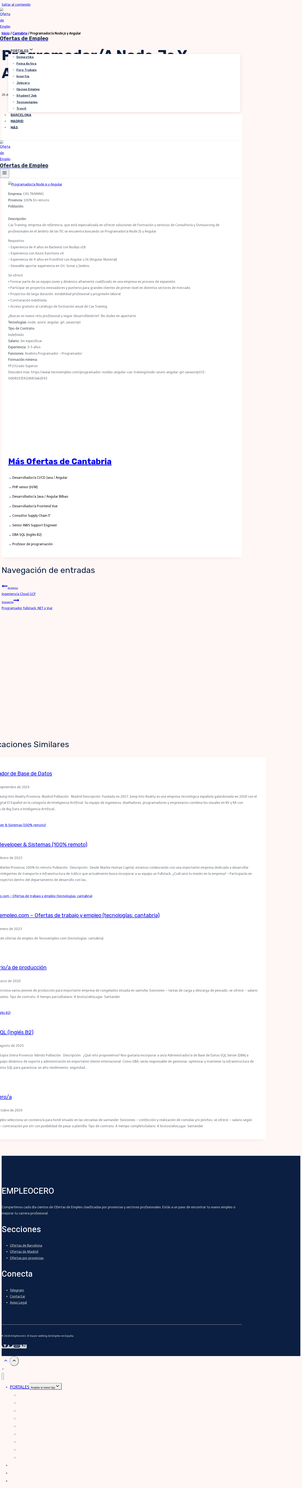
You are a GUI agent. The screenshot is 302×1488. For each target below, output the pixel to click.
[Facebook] (5, 1346)
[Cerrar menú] (3, 1376)
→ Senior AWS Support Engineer (32, 525)
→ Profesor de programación (30, 544)
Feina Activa (26, 63)
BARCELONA (21, 115)
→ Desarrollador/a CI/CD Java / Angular (37, 478)
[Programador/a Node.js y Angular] (35, 184)
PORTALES (19, 1387)
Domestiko (25, 57)
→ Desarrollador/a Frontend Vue (33, 506)
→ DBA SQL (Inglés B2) (24, 535)
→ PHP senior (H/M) (23, 487)
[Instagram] (17, 1346)
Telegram (17, 1290)
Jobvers (23, 83)
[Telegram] (23, 1346)
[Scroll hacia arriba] (6, 1361)
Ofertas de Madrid (24, 1252)
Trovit (21, 108)
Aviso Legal (18, 1303)
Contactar (17, 1296)
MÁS (14, 127)
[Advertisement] (121, 420)
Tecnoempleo (27, 102)
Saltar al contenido (16, 5)
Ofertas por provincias (27, 1258)
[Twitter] (11, 1346)
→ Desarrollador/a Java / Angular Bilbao (38, 496)
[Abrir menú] (4, 173)
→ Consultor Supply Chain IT (29, 516)
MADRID (17, 121)
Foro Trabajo (26, 70)
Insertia (22, 76)
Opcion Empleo (28, 89)
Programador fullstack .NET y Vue (27, 605)
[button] (3, 1369)
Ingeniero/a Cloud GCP (19, 591)
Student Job (26, 95)
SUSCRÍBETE (16, 137)
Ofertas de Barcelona (26, 1245)
